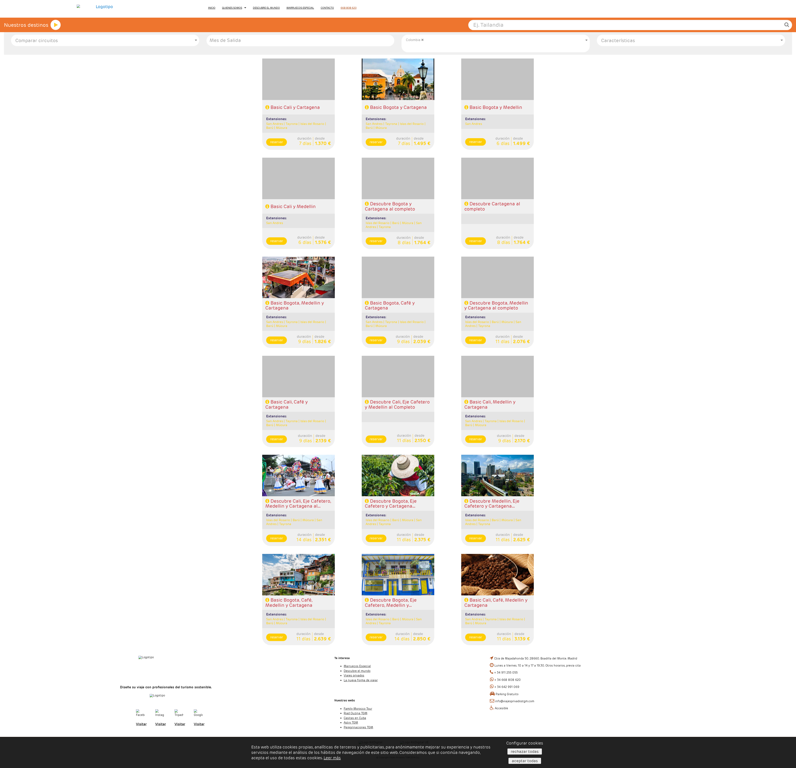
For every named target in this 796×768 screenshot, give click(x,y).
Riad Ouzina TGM (355, 713)
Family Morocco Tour (358, 709)
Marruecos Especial (357, 666)
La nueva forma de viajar (361, 680)
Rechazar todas (525, 751)
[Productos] (55, 25)
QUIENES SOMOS (232, 7)
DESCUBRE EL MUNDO (266, 7)
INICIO (211, 7)
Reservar (276, 142)
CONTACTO (327, 7)
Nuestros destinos (26, 25)
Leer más (332, 758)
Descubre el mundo (357, 671)
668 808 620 (349, 7)
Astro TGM (351, 722)
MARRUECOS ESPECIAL (300, 7)
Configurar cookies (524, 743)
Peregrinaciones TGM (358, 727)
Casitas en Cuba (355, 718)
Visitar (141, 724)
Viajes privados (354, 675)
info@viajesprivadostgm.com (514, 701)
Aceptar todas (525, 760)
